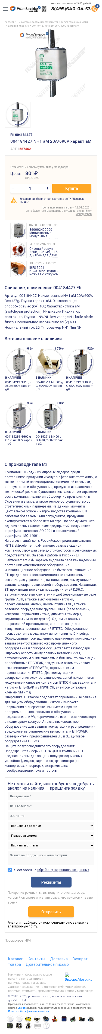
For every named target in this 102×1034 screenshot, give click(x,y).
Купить (71, 188)
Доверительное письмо (47, 964)
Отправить (51, 912)
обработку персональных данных (63, 870)
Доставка (59, 959)
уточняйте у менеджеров (84, 212)
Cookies (22, 1008)
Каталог (15, 959)
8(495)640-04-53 (71, 8)
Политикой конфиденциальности (28, 1011)
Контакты (36, 959)
